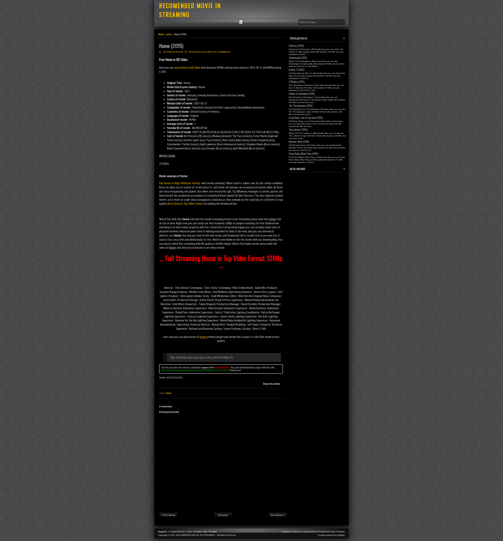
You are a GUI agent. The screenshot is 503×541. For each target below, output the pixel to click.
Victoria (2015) (296, 46)
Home (161, 34)
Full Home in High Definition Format (179, 183)
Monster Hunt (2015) (299, 142)
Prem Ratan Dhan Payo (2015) (303, 153)
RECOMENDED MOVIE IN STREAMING (195, 535)
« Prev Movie (168, 515)
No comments (222, 52)
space (169, 34)
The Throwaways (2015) (301, 106)
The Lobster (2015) (298, 130)
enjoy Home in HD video (187, 67)
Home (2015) (171, 46)
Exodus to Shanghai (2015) (302, 94)
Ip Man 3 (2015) (296, 70)
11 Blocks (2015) (297, 82)
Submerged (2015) (298, 58)
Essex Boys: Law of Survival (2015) (306, 118)
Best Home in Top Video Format (186, 203)
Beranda (223, 515)
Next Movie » (278, 515)
